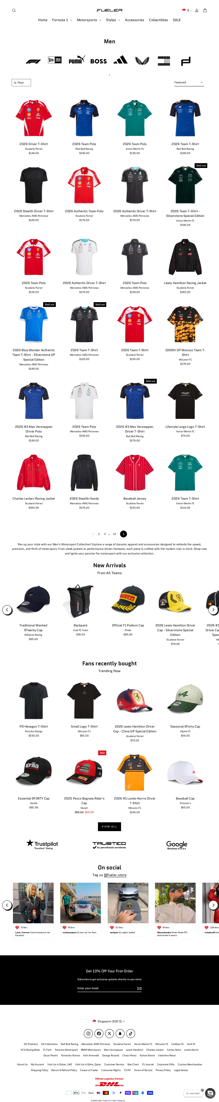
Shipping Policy (39, 1070)
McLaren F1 (161, 1044)
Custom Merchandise (190, 1064)
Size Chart (133, 1064)
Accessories (134, 19)
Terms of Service (143, 1070)
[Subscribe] (139, 988)
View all (109, 826)
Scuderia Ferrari (122, 1044)
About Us (22, 1064)
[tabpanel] (33, 61)
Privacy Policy (163, 1070)
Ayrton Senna (147, 1055)
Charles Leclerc (155, 1050)
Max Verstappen (113, 1050)
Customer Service (114, 1064)
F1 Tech (47, 1050)
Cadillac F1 (177, 1044)
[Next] (213, 610)
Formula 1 (60, 19)
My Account (37, 1064)
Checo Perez (129, 1055)
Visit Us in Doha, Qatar (88, 1064)
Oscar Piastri (50, 1055)
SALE (177, 19)
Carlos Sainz (174, 1050)
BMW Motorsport (91, 1050)
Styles (111, 19)
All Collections (49, 1044)
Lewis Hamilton (134, 1050)
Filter (21, 82)
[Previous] (7, 610)
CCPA (127, 1070)
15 (114, 534)
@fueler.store (115, 874)
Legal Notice (181, 1070)
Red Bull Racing (69, 1044)
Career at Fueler (89, 1070)
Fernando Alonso (70, 1055)
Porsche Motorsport (66, 1050)
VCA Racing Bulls (30, 1050)
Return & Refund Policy (64, 1070)
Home (42, 19)
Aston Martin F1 (143, 1044)
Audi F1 (191, 1044)
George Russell (110, 1055)
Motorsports (87, 19)
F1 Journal (148, 1064)
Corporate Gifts (166, 1064)
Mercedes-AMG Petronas (95, 1044)
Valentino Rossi (167, 1055)
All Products (31, 1044)
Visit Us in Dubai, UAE (59, 1064)
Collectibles (158, 19)
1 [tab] (109, 74)
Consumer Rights (111, 1070)
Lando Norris (191, 1050)
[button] (210, 1093)
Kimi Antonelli (91, 1055)
